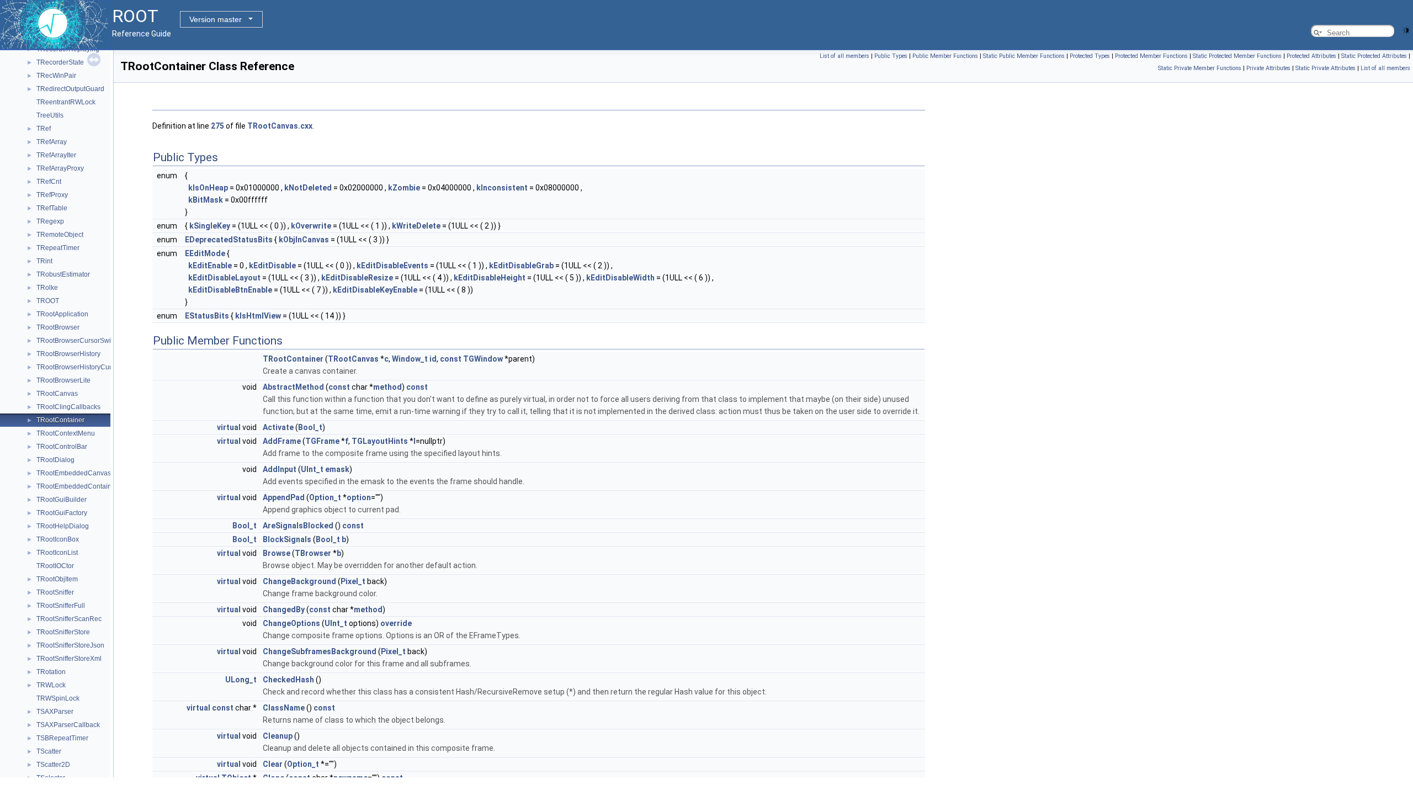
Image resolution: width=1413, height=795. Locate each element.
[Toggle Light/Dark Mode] (1406, 29)
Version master (215, 19)
